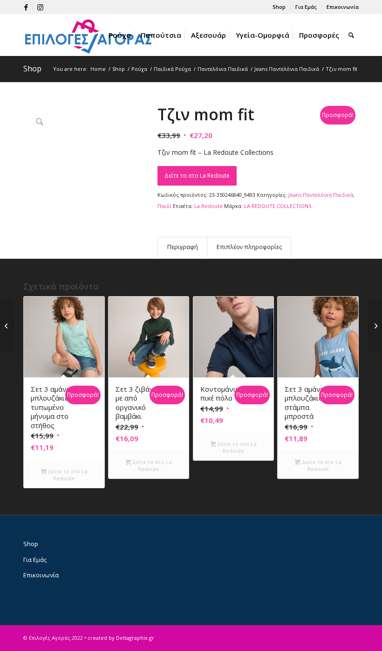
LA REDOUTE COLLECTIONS (277, 205)
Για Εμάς (306, 6)
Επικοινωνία (343, 6)
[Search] (351, 35)
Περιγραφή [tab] (182, 247)
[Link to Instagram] (40, 7)
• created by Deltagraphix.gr (119, 637)
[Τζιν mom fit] (7, 325)
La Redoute (208, 205)
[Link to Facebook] (26, 7)
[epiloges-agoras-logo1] (88, 35)
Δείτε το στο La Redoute (197, 176)
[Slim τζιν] (375, 325)
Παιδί (164, 205)
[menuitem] (279, 7)
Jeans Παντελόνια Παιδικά (320, 194)
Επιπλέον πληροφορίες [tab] (249, 247)
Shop (279, 6)
